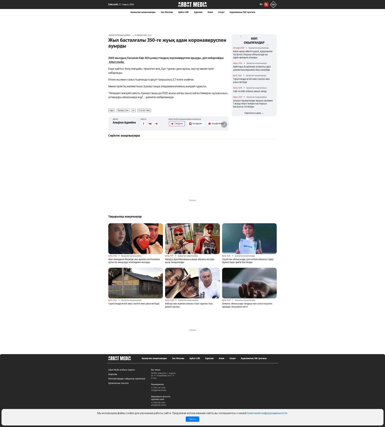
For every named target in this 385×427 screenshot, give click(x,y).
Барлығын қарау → (254, 113)
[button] (224, 124)
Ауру (111, 110)
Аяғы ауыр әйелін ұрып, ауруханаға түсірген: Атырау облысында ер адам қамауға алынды (253, 54)
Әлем (210, 12)
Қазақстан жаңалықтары (143, 12)
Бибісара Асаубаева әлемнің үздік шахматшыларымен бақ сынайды (252, 68)
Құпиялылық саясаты (118, 383)
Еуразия (198, 12)
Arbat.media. (116, 62)
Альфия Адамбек (124, 122)
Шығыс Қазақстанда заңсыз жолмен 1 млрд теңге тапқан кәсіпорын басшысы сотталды (253, 103)
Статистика (144, 110)
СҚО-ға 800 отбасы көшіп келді (250, 91)
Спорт (221, 12)
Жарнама (112, 374)
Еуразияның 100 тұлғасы (242, 12)
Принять (192, 419)
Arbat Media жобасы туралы (121, 370)
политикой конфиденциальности (267, 413)
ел (133, 110)
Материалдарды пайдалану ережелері (126, 378)
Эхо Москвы (167, 12)
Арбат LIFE (183, 12)
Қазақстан (123, 110)
